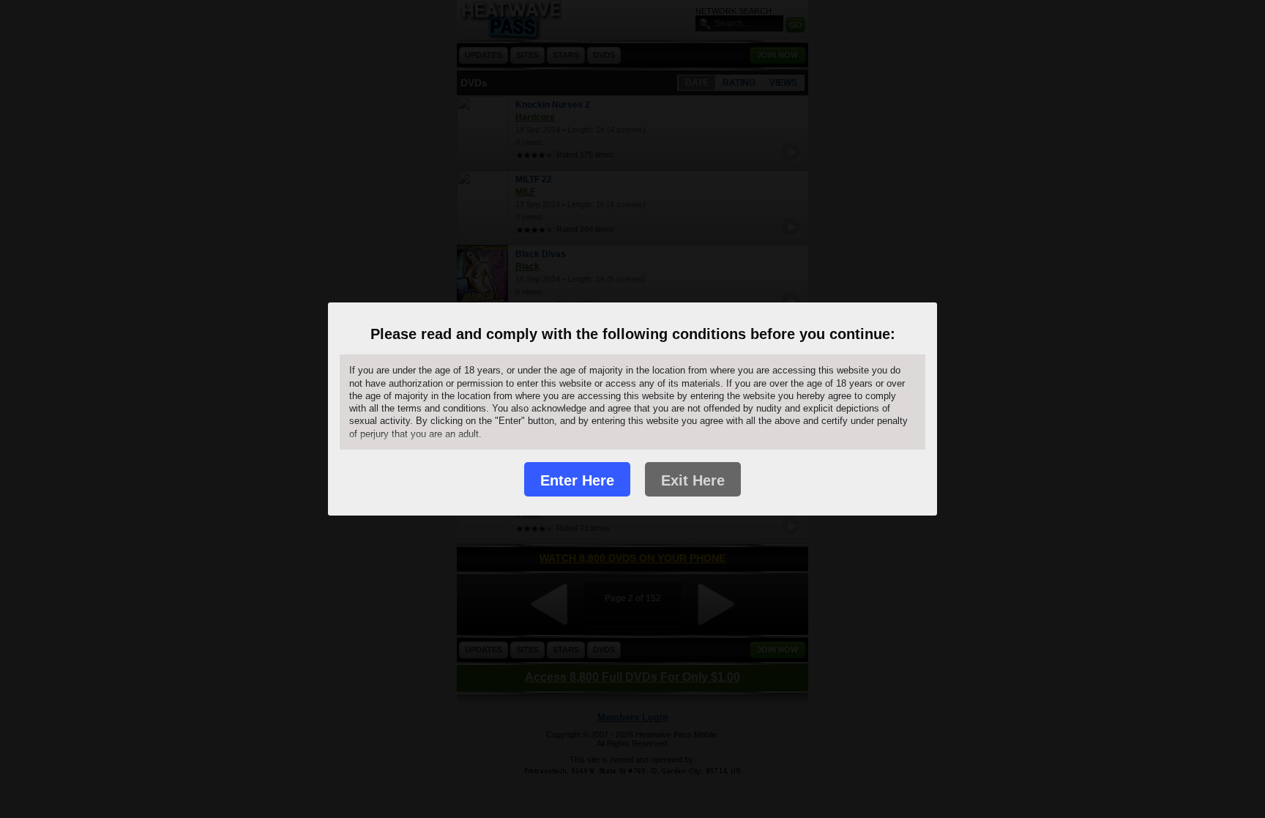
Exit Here (693, 480)
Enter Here (577, 480)
